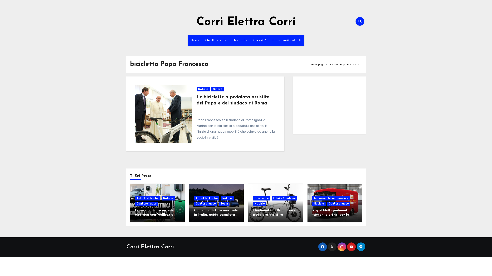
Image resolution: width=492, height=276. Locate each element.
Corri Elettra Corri (246, 22)
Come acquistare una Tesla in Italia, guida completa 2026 (216, 215)
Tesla (224, 203)
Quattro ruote (216, 40)
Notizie (203, 89)
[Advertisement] (329, 106)
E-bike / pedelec (284, 198)
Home (195, 40)
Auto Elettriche (147, 198)
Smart (217, 89)
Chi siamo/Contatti (287, 40)
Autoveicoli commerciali (331, 198)
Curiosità (260, 40)
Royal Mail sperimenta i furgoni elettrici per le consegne (332, 215)
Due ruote (240, 40)
